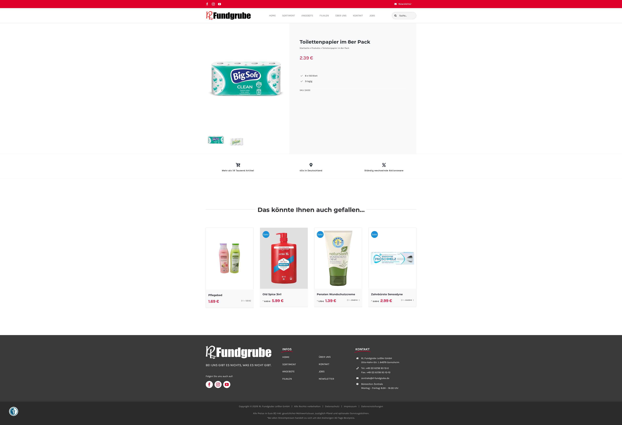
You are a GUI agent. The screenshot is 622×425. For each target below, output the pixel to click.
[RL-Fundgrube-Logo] (228, 11)
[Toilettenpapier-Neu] (247, 76)
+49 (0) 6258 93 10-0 (377, 368)
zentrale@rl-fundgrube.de (375, 378)
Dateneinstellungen (372, 406)
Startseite (304, 48)
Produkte (315, 48)
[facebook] (207, 4)
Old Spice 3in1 (272, 294)
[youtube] (219, 4)
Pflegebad (215, 295)
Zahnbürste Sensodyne (387, 294)
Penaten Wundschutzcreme (336, 294)
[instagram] (213, 4)
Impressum (350, 406)
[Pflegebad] (229, 259)
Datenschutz (332, 406)
